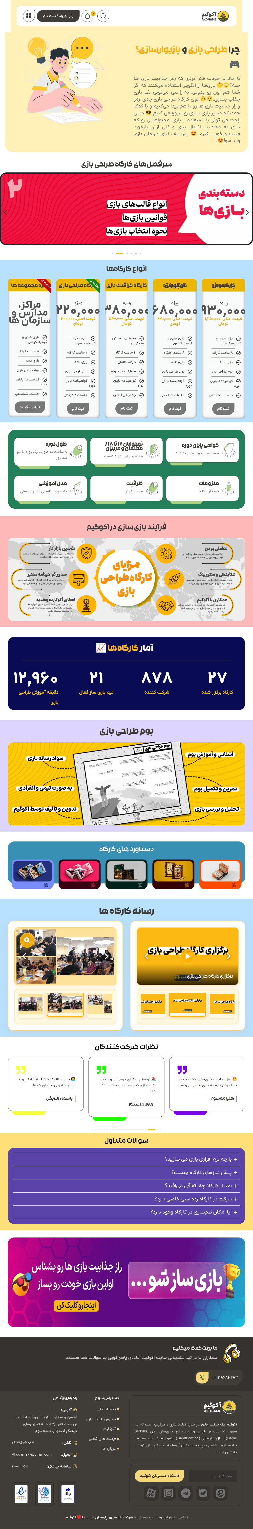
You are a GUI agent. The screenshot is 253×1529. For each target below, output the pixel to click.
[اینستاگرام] (168, 1493)
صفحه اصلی (106, 1409)
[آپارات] (151, 1493)
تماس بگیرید (30, 407)
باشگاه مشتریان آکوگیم (159, 1475)
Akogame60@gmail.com (32, 1454)
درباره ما (109, 1448)
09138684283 (23, 1442)
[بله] (203, 1493)
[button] (5, 212)
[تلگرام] (185, 1493)
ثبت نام (223, 408)
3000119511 (20, 1466)
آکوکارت (109, 1428)
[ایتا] (220, 1493)
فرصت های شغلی (102, 1438)
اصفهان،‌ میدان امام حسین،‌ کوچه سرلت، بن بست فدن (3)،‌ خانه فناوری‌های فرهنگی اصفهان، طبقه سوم (46, 1424)
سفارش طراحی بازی (101, 1419)
